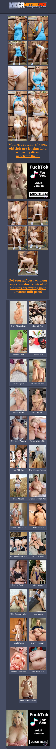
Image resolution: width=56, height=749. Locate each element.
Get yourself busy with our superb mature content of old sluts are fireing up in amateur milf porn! (28, 286)
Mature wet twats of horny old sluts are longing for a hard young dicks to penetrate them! (27, 150)
